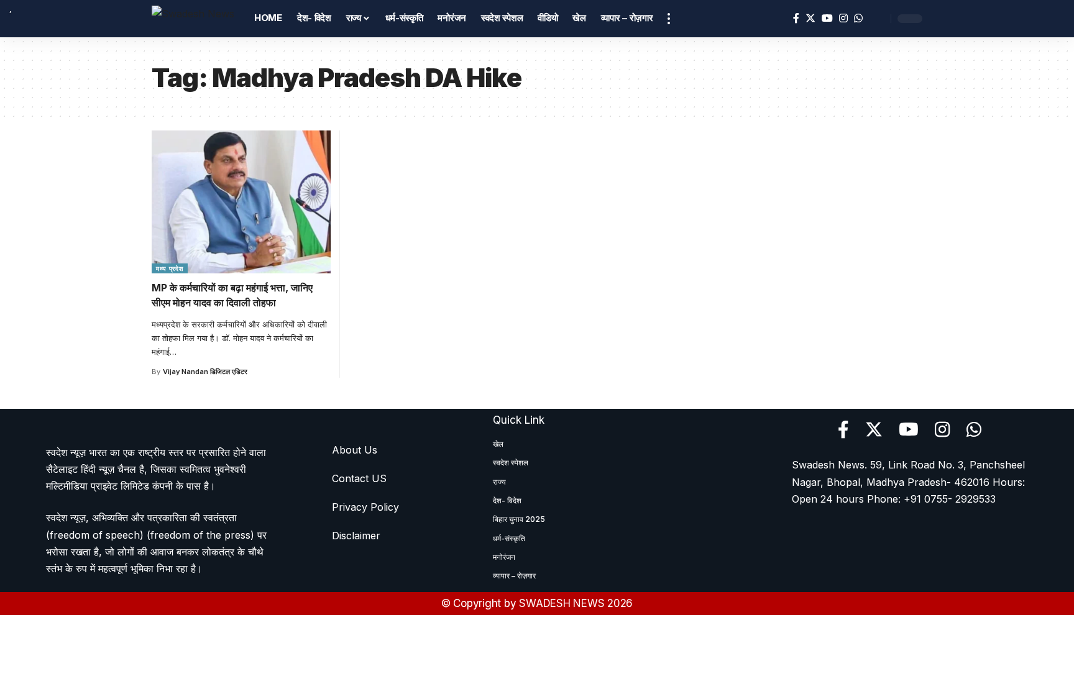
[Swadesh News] (193, 18)
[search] (878, 18)
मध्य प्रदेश (169, 268)
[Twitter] (810, 18)
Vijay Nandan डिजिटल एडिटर (205, 371)
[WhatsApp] (858, 18)
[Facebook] (796, 18)
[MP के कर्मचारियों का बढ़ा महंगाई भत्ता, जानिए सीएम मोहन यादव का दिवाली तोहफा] (241, 201)
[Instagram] (843, 18)
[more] (668, 18)
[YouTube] (827, 18)
